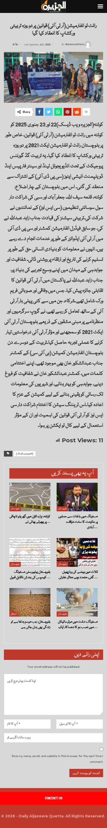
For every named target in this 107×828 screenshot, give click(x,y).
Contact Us (53, 798)
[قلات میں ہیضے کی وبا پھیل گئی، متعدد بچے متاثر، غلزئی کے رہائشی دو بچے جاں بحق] (77, 552)
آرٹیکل (14, 614)
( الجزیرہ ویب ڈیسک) (24, 454)
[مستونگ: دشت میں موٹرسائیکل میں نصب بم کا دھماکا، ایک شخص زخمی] (77, 602)
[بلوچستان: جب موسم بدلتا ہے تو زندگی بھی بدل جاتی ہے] (29, 602)
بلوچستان (15, 508)
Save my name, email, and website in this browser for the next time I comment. (57, 759)
